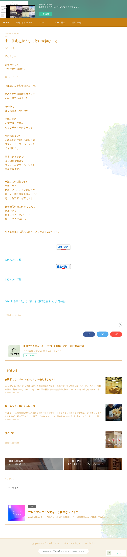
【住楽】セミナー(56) (13, 315)
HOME (6, 22)
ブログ (41, 22)
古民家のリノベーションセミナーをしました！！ (30, 379)
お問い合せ (76, 22)
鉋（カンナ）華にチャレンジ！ (21, 406)
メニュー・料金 (58, 22)
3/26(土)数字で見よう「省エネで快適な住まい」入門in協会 (35, 301)
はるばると (11, 433)
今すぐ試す (45, 14)
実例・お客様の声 (24, 22)
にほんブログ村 (13, 259)
